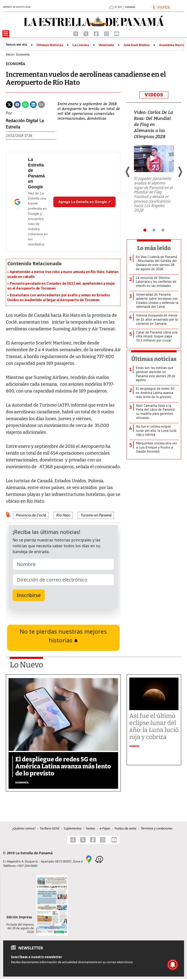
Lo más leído (154, 248)
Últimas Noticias (50, 45)
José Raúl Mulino (136, 45)
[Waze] (99, 859)
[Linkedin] (33, 104)
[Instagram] (107, 33)
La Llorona (81, 45)
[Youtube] (116, 33)
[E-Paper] (161, 6)
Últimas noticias (154, 359)
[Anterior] (128, 172)
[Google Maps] (89, 859)
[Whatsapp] (25, 104)
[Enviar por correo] (41, 104)
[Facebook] (97, 33)
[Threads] (76, 33)
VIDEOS (154, 95)
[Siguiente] (180, 172)
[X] (86, 33)
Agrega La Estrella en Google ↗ (84, 202)
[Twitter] (9, 104)
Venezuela (106, 45)
